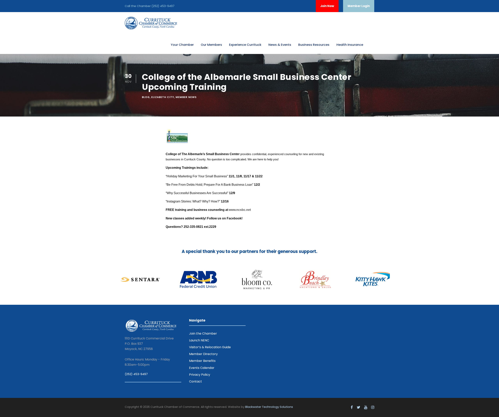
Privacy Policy (199, 374)
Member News (186, 97)
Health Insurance (349, 44)
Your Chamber (182, 44)
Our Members (211, 44)
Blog (146, 97)
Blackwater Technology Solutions (269, 407)
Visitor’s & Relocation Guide (210, 347)
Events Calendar (201, 368)
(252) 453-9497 (162, 6)
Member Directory (203, 354)
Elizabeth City (162, 97)
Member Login (359, 6)
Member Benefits (202, 361)
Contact (195, 381)
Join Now (327, 6)
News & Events (279, 44)
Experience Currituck (245, 44)
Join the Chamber (203, 333)
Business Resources (313, 44)
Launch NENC (199, 340)
